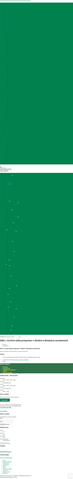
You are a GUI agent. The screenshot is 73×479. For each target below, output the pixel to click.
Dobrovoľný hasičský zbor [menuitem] (15, 103)
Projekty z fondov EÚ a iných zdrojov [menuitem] (17, 56)
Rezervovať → (5, 400)
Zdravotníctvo (6, 368)
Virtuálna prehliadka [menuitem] (13, 145)
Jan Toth (15, 359)
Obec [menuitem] (4, 93)
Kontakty (5, 367)
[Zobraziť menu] (12, 175)
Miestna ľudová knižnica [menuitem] (14, 65)
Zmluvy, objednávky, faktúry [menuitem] (15, 45)
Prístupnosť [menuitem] (11, 152)
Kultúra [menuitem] (7, 132)
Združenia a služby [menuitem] (7, 122)
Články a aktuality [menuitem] (7, 4)
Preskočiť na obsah (4, 0)
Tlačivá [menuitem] (7, 29)
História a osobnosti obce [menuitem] (15, 106)
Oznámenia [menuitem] (8, 7)
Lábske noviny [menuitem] (12, 100)
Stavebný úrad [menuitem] (9, 9)
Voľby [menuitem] (7, 89)
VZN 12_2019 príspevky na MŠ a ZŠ (11, 357)
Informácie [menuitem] (8, 155)
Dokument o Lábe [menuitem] (13, 102)
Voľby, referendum (7, 372)
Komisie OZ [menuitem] (11, 36)
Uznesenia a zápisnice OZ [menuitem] (15, 43)
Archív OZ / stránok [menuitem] (13, 119)
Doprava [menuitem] (11, 67)
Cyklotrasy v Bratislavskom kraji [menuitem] (13, 128)
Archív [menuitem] (7, 10)
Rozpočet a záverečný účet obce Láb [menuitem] (17, 47)
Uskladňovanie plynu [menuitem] (11, 115)
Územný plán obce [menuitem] (13, 49)
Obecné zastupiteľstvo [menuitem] (14, 35)
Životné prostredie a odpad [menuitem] (12, 20)
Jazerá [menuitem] (7, 126)
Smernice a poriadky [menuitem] (13, 42)
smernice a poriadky (23, 359)
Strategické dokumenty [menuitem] (11, 46)
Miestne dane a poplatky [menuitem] (12, 23)
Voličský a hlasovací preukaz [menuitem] (15, 92)
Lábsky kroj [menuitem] (11, 112)
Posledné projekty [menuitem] (13, 53)
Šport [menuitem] (7, 133)
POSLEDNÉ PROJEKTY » (6, 451)
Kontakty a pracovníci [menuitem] (14, 139)
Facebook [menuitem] (8, 159)
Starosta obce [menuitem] (12, 33)
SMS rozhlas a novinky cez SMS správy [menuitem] (18, 158)
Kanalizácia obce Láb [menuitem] (14, 55)
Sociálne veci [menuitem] (9, 19)
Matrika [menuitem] (7, 16)
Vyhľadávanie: (3, 336)
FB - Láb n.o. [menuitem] (11, 163)
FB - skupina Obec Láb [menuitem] (14, 162)
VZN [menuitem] (10, 40)
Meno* (1, 418)
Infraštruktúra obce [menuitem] (10, 60)
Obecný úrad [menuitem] (6, 13)
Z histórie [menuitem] (8, 105)
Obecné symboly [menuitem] (13, 98)
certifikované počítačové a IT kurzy (8, 477)
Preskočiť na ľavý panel (14, 0)
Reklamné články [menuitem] (10, 12)
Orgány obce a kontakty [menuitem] (11, 32)
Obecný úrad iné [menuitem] (9, 80)
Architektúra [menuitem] (12, 109)
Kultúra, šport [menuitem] (6, 130)
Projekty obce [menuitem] (9, 52)
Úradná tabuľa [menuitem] (9, 6)
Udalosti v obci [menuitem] (9, 135)
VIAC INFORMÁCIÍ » (3, 411)
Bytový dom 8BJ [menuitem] (12, 57)
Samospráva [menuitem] (6, 30)
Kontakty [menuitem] (5, 136)
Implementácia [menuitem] (12, 153)
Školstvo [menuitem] (11, 63)
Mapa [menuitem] (10, 99)
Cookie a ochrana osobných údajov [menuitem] (17, 151)
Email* (1, 421)
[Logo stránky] (3, 167)
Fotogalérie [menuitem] (11, 113)
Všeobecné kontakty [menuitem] (11, 138)
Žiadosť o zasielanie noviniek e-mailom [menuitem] (18, 156)
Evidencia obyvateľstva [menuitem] (11, 17)
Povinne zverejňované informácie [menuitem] (14, 27)
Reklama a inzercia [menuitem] (13, 148)
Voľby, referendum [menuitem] (13, 90)
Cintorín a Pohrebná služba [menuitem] (15, 69)
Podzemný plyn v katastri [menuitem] (15, 116)
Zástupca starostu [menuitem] (13, 143)
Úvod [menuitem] (4, 3)
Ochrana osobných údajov (6, 457)
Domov (4, 344)
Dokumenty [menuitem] (8, 39)
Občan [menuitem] (4, 59)
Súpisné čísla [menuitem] (9, 26)
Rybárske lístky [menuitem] (9, 22)
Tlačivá (5, 371)
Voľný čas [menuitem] (5, 123)
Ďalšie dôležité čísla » (5, 443)
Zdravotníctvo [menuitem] (12, 62)
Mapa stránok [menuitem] (12, 149)
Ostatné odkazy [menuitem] (9, 146)
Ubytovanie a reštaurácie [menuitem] (12, 129)
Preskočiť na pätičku (26, 0)
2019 (4, 361)
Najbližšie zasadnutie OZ (9, 369)
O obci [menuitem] (7, 95)
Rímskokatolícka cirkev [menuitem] (14, 66)
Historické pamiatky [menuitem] (13, 110)
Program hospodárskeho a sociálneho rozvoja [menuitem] (20, 50)
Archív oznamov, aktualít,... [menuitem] (15, 120)
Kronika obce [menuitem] (12, 108)
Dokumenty (6, 345)
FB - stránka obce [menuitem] (13, 161)
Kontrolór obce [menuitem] (12, 37)
